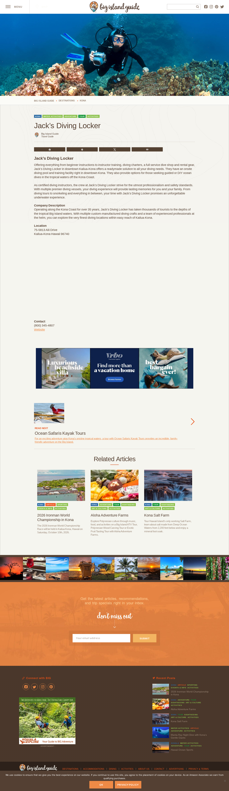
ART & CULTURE (99, 508)
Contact (159, 769)
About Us (143, 769)
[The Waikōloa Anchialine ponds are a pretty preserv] (125, 568)
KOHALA (175, 743)
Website (39, 329)
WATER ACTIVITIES (52, 116)
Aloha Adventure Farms (109, 515)
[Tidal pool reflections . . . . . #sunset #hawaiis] (148, 568)
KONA (38, 116)
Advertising (176, 769)
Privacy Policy (128, 784)
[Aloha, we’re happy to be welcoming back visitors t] (80, 568)
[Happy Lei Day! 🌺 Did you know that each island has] (217, 568)
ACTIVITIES (93, 116)
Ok (101, 784)
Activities (127, 769)
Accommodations (93, 769)
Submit (145, 638)
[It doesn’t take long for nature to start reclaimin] (103, 568)
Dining (113, 769)
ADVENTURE (70, 116)
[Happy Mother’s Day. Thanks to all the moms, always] (194, 568)
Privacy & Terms (199, 769)
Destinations (70, 769)
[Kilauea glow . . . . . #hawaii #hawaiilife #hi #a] (11, 568)
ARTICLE (50, 505)
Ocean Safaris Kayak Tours (60, 433)
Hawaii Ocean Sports (182, 749)
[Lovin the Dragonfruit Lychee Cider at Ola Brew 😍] (34, 568)
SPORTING (62, 505)
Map (44, 6)
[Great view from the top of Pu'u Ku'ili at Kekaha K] (57, 568)
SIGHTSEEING (128, 505)
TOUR (82, 116)
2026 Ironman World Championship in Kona (55, 517)
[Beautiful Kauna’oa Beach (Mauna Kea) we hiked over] (171, 568)
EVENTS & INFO (45, 508)
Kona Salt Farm (156, 515)
